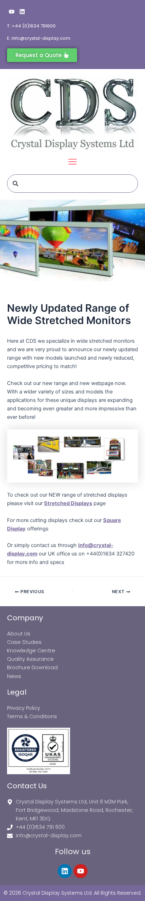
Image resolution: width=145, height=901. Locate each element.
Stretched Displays (68, 503)
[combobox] (72, 183)
